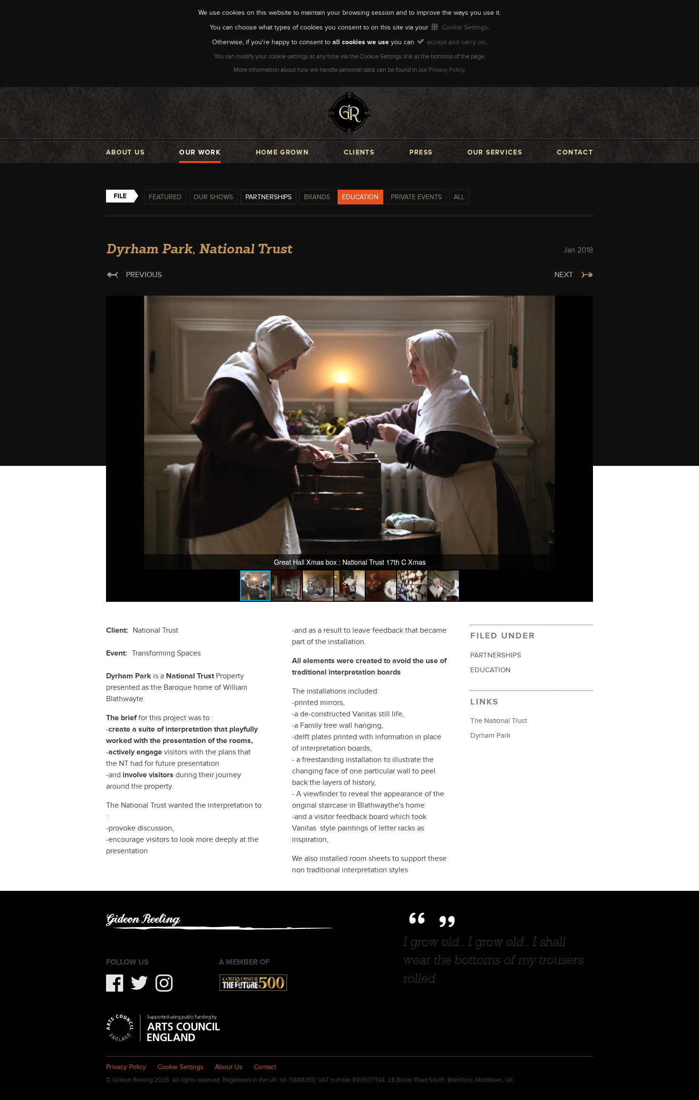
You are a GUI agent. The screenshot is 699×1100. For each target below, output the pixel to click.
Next (563, 274)
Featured (165, 197)
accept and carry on (456, 42)
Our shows (213, 197)
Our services (494, 152)
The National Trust (498, 720)
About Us (229, 1067)
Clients (359, 152)
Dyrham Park (490, 735)
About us (125, 152)
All (459, 197)
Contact (575, 152)
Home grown (282, 152)
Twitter (139, 983)
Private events (416, 197)
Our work (200, 152)
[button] (584, 304)
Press (421, 152)
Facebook (114, 983)
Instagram (164, 983)
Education (360, 197)
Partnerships (268, 197)
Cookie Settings (465, 27)
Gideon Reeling (349, 113)
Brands (317, 197)
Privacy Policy (446, 70)
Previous (144, 274)
